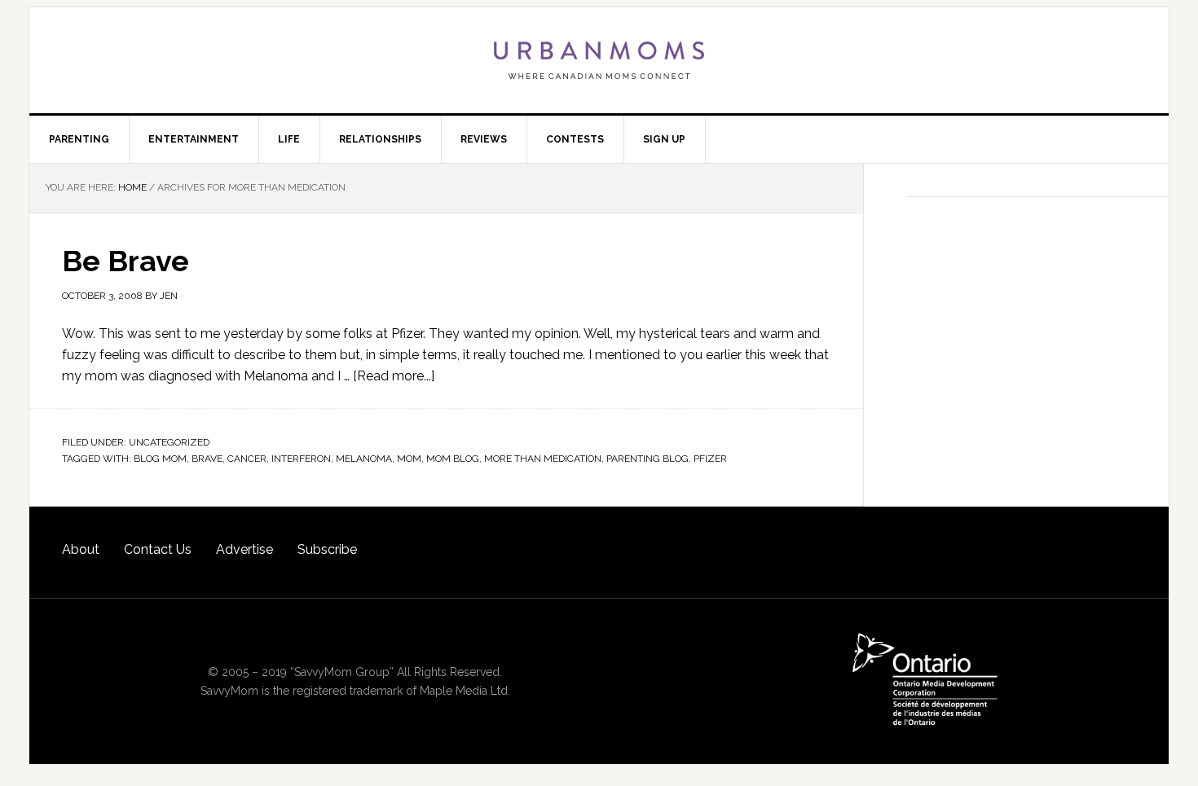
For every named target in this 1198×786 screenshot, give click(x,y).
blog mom (160, 458)
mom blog (452, 458)
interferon (301, 458)
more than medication (542, 458)
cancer (246, 458)
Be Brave (125, 261)
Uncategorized (169, 442)
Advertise (244, 549)
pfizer (710, 458)
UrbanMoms (599, 60)
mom (409, 458)
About (80, 549)
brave (207, 458)
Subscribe (327, 549)
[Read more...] (393, 376)
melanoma (364, 458)
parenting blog (647, 458)
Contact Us (158, 549)
